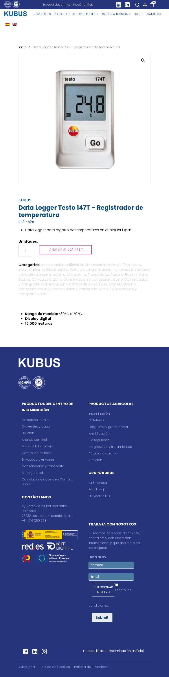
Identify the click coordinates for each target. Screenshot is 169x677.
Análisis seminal (34, 439)
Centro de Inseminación (90, 269)
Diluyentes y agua (36, 426)
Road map (96, 489)
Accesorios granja (102, 453)
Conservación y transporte (43, 466)
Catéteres (96, 420)
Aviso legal (26, 667)
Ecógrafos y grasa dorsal (108, 427)
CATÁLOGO (155, 14)
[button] (143, 60)
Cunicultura (41, 279)
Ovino (143, 274)
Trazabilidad (98, 274)
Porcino (117, 274)
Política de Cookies (55, 667)
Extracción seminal (36, 420)
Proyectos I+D (99, 496)
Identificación (99, 433)
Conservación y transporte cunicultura (74, 284)
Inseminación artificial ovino (117, 264)
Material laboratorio (37, 446)
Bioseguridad (32, 473)
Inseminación (99, 413)
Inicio (22, 47)
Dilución (28, 433)
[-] (35, 254)
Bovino (131, 274)
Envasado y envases (38, 459)
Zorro (57, 279)
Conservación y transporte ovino (79, 289)
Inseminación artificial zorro (62, 274)
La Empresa (97, 482)
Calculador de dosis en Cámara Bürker (47, 481)
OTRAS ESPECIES (84, 14)
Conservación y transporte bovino (93, 279)
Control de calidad (36, 453)
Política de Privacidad (91, 667)
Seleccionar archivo (103, 589)
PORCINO (61, 14)
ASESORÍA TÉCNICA (115, 14)
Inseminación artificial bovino (67, 264)
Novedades (42, 14)
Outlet (139, 14)
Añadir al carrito (66, 249)
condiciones (98, 605)
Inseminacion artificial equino (43, 269)
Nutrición (95, 460)
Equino (24, 279)
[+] (35, 248)
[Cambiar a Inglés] (14, 24)
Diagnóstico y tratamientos (110, 446)
